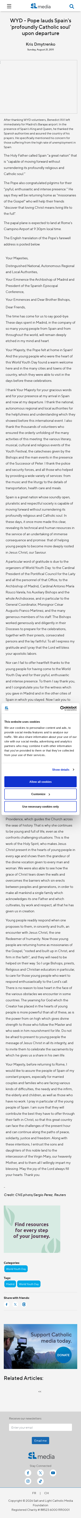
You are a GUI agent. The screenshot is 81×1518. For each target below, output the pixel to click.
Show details (60, 769)
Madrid (10, 1284)
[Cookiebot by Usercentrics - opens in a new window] (60, 708)
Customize (38, 794)
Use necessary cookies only (40, 806)
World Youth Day (16, 1268)
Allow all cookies (40, 781)
